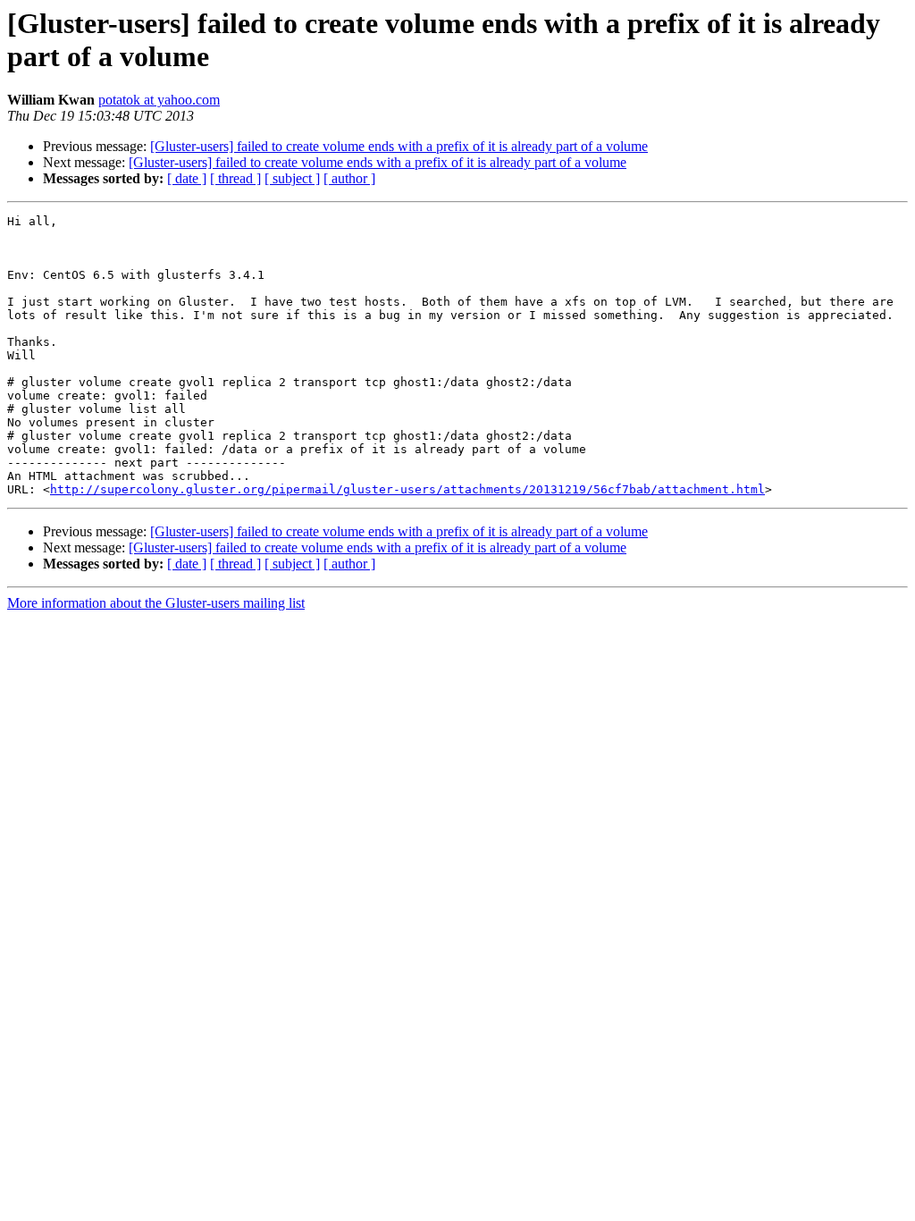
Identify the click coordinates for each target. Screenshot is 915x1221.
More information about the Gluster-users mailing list (156, 602)
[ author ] (349, 178)
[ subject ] (292, 178)
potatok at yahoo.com (159, 99)
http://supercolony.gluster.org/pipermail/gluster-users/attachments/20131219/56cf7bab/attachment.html (407, 489)
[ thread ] (235, 178)
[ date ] (186, 178)
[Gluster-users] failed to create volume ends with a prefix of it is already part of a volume (399, 146)
